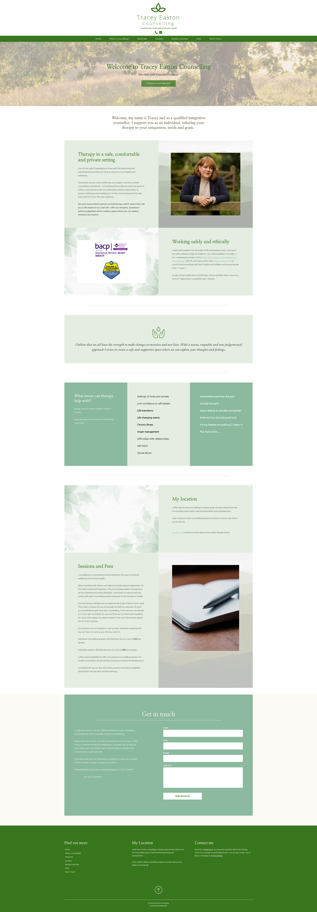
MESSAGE (167, 765)
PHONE (166, 753)
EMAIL (166, 740)
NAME (165, 728)
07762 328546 (126, 770)
